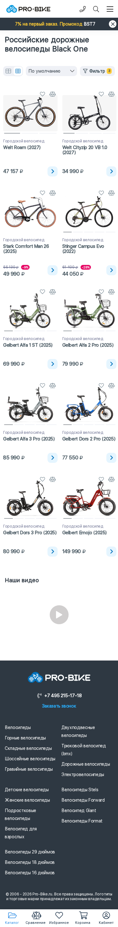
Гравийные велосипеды (29, 769)
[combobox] (51, 71)
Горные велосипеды (25, 737)
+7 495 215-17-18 (62, 695)
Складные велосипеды (28, 748)
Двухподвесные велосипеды (78, 731)
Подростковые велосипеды (20, 814)
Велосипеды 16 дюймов (30, 872)
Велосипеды (18, 727)
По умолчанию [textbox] (44, 71)
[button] (59, 24)
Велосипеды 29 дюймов (30, 851)
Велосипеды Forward (83, 800)
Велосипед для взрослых (21, 832)
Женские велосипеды (27, 800)
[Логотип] (28, 9)
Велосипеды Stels (79, 789)
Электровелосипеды (82, 774)
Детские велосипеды (27, 789)
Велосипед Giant (78, 810)
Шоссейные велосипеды (30, 758)
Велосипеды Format (82, 820)
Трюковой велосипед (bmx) (83, 749)
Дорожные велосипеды (85, 764)
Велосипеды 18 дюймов (30, 862)
